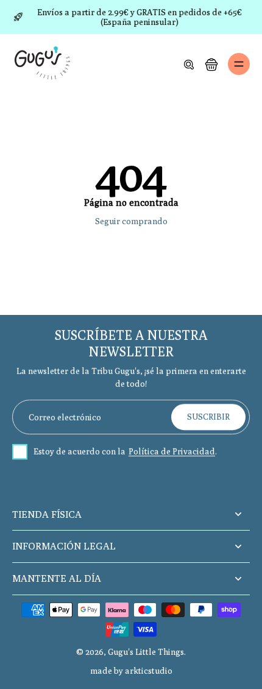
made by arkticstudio (131, 671)
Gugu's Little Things (146, 652)
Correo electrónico (65, 417)
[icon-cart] (210, 64)
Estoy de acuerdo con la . (125, 452)
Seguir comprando (131, 221)
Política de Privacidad (172, 452)
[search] (188, 64)
